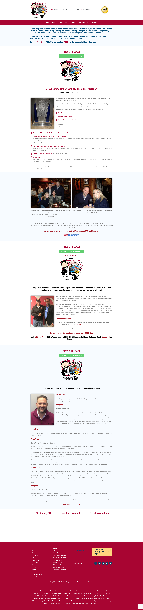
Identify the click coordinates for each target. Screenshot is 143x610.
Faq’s (33, 565)
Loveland (73, 598)
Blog (88, 22)
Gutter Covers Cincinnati (59, 565)
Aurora (63, 591)
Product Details (57, 553)
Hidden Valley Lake (87, 596)
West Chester (82, 603)
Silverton (58, 603)
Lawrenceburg (60, 598)
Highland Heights (97, 596)
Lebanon (67, 598)
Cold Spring (42, 593)
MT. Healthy (60, 601)
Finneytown (90, 598)
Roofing (55, 548)
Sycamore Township (67, 603)
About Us (53, 22)
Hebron (79, 596)
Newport (73, 601)
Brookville (84, 591)
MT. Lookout (67, 601)
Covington (59, 593)
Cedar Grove (106, 591)
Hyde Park (105, 596)
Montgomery (39, 601)
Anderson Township (55, 591)
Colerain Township (51, 593)
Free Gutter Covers (57, 560)
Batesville (72, 591)
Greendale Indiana (66, 596)
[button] (54, 22)
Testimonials (81, 22)
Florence (108, 593)
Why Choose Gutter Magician (60, 557)
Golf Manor (58, 596)
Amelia (47, 591)
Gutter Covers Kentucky (59, 567)
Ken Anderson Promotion (59, 569)
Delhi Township (90, 593)
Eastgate (97, 593)
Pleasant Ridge (107, 601)
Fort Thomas (45, 596)
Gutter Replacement (37, 574)
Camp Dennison (98, 591)
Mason (109, 598)
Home (47, 22)
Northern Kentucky (86, 601)
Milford (33, 601)
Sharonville (52, 603)
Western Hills (89, 603)
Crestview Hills (76, 593)
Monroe (46, 601)
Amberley (42, 591)
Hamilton (74, 596)
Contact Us (94, 22)
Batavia (68, 591)
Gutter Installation (36, 572)
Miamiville (84, 598)
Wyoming (96, 603)
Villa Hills (75, 603)
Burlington (90, 591)
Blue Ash (78, 591)
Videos (34, 569)
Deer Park (83, 593)
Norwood (100, 601)
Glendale (52, 596)
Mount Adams (52, 601)
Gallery (34, 567)
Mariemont (97, 598)
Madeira (78, 598)
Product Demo (36, 576)
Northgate (94, 601)
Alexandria (36, 591)
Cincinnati (35, 593)
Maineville (103, 598)
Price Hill (46, 603)
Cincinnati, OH (43, 513)
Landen (54, 598)
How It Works (63, 22)
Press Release (35, 560)
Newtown (78, 601)
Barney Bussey (57, 572)
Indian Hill (43, 598)
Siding (54, 550)
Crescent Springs (66, 593)
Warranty (73, 22)
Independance (36, 598)
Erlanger (103, 593)
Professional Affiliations (59, 562)
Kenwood (49, 598)
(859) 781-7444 (77, 563)
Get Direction (77, 553)
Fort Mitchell (38, 596)
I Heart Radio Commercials (60, 555)
